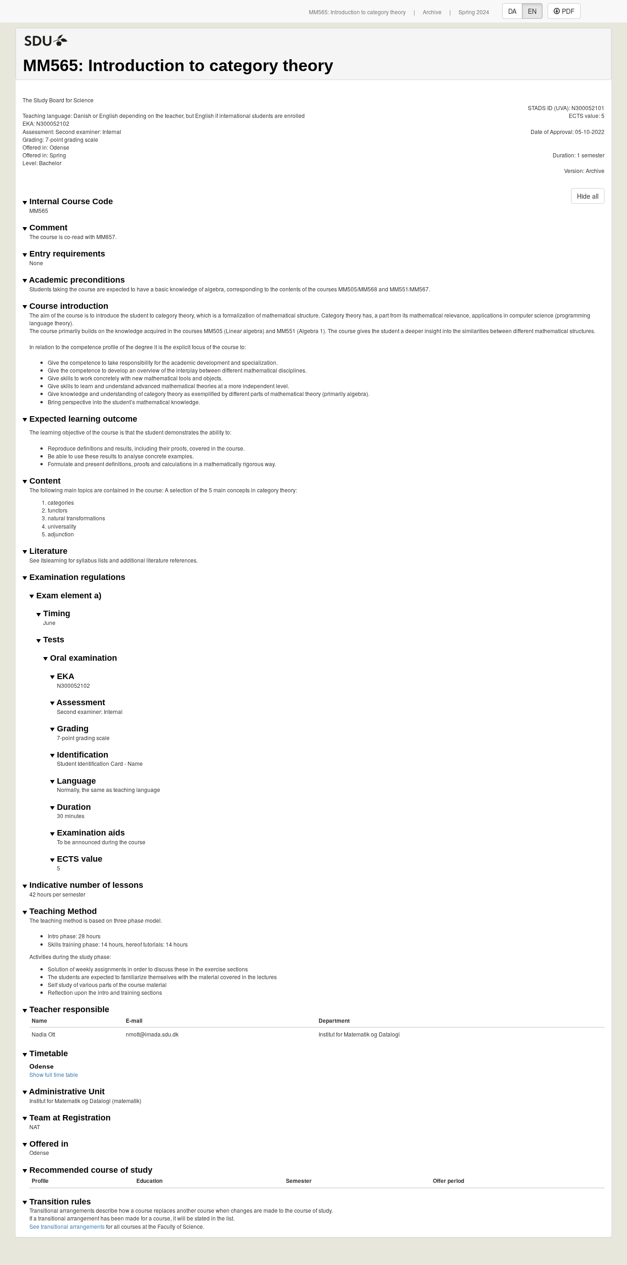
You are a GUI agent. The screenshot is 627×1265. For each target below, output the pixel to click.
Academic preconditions (76, 280)
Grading (72, 728)
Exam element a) (67, 595)
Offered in (47, 1144)
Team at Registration (69, 1118)
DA (512, 11)
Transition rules (59, 1202)
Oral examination (82, 658)
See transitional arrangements (67, 1226)
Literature (47, 551)
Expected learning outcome (82, 419)
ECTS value (78, 859)
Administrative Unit (66, 1091)
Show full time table (53, 1074)
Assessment (80, 702)
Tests (52, 639)
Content (44, 481)
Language (75, 781)
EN (532, 11)
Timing (55, 613)
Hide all (588, 196)
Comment (47, 227)
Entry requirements (66, 254)
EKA (64, 676)
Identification (81, 755)
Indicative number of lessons (85, 885)
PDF (567, 11)
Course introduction (67, 306)
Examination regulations (76, 577)
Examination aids (90, 833)
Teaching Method (62, 911)
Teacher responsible (68, 1009)
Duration (73, 807)
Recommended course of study (89, 1170)
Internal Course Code (70, 201)
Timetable (47, 1053)
